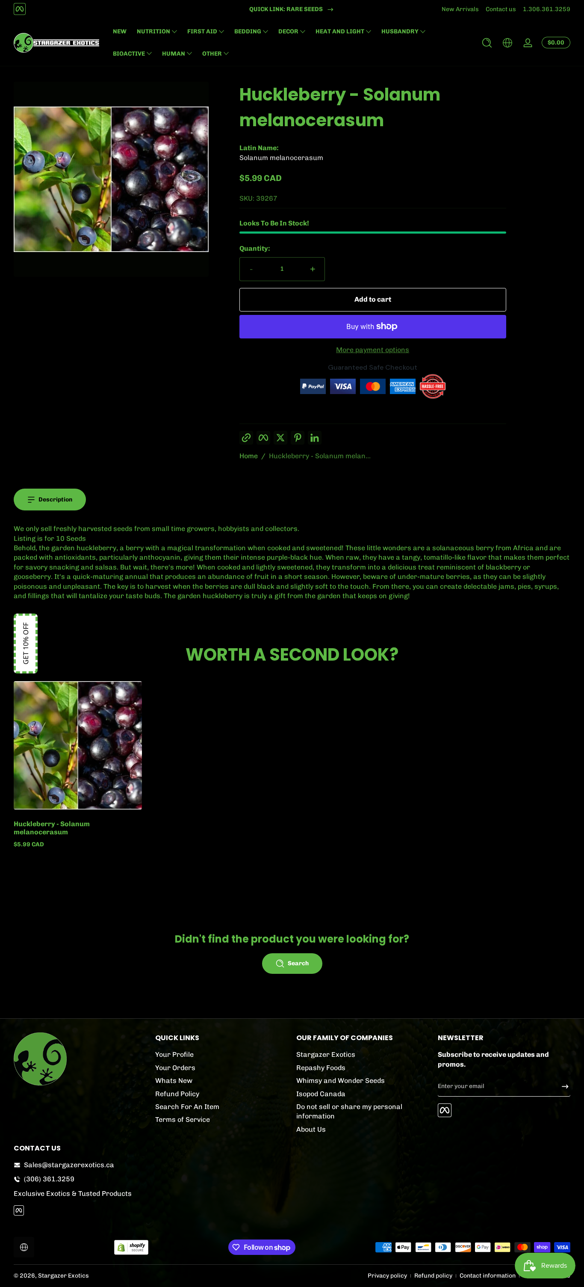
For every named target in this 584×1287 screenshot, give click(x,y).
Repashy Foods (320, 1067)
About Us (311, 1129)
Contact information (488, 1275)
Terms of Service (182, 1119)
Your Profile (174, 1054)
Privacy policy (387, 1275)
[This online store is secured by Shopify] (131, 1247)
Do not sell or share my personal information (349, 1111)
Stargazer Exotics (325, 1054)
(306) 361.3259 (49, 1179)
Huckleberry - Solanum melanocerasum (52, 828)
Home (248, 456)
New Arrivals (460, 9)
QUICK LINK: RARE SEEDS (286, 9)
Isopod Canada (320, 1093)
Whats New (173, 1080)
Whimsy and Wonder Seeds (340, 1080)
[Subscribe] (561, 1086)
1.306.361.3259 (546, 9)
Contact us (501, 9)
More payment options (372, 350)
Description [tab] (55, 499)
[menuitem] (221, 1054)
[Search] (487, 43)
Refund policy (433, 1275)
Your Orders (175, 1067)
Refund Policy (177, 1093)
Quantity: (254, 248)
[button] (487, 42)
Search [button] (298, 963)
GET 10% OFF (25, 643)
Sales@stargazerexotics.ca (69, 1165)
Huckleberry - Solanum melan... (320, 456)
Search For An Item (187, 1106)
